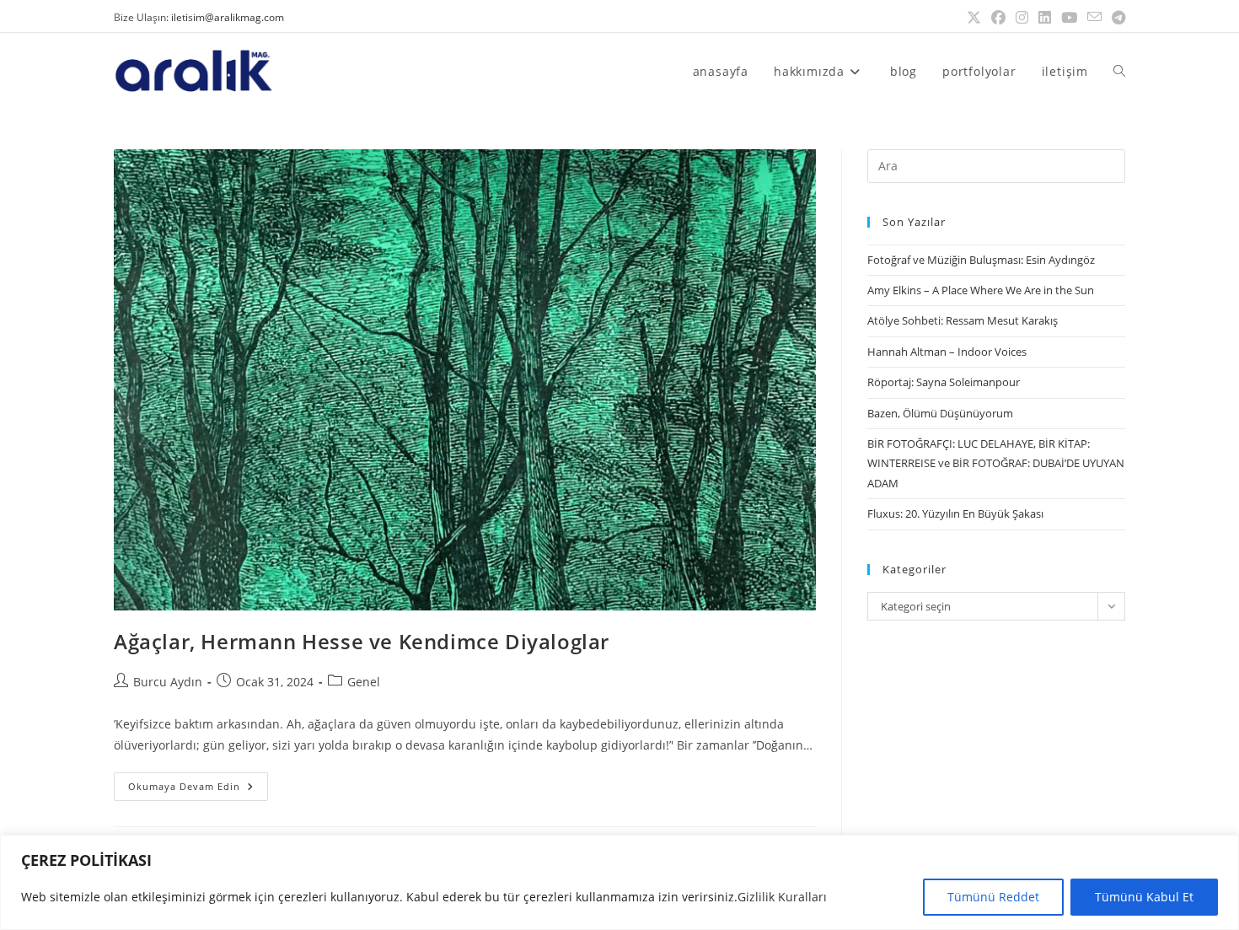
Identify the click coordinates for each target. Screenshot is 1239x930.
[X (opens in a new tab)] (974, 17)
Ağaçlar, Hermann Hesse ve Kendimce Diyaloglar (361, 641)
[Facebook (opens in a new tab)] (998, 17)
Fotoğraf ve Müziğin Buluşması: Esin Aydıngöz (981, 259)
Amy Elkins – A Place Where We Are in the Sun (980, 290)
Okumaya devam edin (198, 782)
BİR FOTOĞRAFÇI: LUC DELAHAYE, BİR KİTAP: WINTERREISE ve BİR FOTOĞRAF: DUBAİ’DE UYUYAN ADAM (995, 463)
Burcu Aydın (167, 682)
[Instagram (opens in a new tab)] (1022, 17)
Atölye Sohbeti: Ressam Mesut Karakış (962, 320)
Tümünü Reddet (993, 897)
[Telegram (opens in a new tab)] (1116, 17)
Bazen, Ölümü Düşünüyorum (940, 413)
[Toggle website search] (1119, 71)
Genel (363, 682)
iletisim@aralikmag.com (227, 17)
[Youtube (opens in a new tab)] (1069, 17)
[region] (619, 882)
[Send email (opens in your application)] (1094, 17)
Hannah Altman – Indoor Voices (947, 351)
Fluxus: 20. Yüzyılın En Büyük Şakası (955, 513)
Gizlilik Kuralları (782, 897)
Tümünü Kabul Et (1144, 897)
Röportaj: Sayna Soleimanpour (943, 382)
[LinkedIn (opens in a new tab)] (1044, 17)
